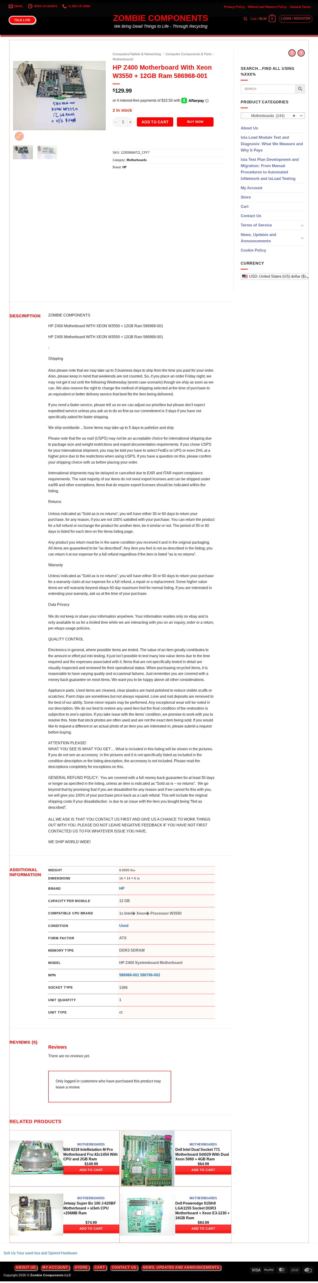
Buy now (195, 122)
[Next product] (292, 53)
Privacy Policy (234, 7)
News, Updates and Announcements (258, 237)
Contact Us (251, 216)
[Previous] (21, 95)
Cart (245, 206)
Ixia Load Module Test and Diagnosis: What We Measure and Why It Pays (272, 143)
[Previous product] (301, 53)
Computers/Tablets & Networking (137, 54)
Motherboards (123, 59)
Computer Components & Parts (189, 54)
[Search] (245, 18)
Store (246, 197)
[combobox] (273, 115)
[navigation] (275, 276)
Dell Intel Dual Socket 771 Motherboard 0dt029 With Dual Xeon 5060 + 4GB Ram (202, 1154)
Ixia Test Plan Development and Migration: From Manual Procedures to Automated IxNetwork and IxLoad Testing (270, 169)
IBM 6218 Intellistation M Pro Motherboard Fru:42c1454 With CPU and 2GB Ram (90, 1154)
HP (124, 167)
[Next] (98, 95)
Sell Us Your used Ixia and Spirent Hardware (40, 1253)
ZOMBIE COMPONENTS (160, 18)
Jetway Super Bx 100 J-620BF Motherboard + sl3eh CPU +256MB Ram (89, 1208)
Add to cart (155, 122)
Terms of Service (256, 225)
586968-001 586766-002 (139, 975)
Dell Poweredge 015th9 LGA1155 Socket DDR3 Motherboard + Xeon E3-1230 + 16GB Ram (202, 1210)
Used (124, 926)
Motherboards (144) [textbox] (270, 116)
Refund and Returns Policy (267, 7)
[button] (263, 18)
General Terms (300, 7)
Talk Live (22, 20)
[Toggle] (302, 225)
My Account (251, 188)
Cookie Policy (253, 250)
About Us (249, 128)
